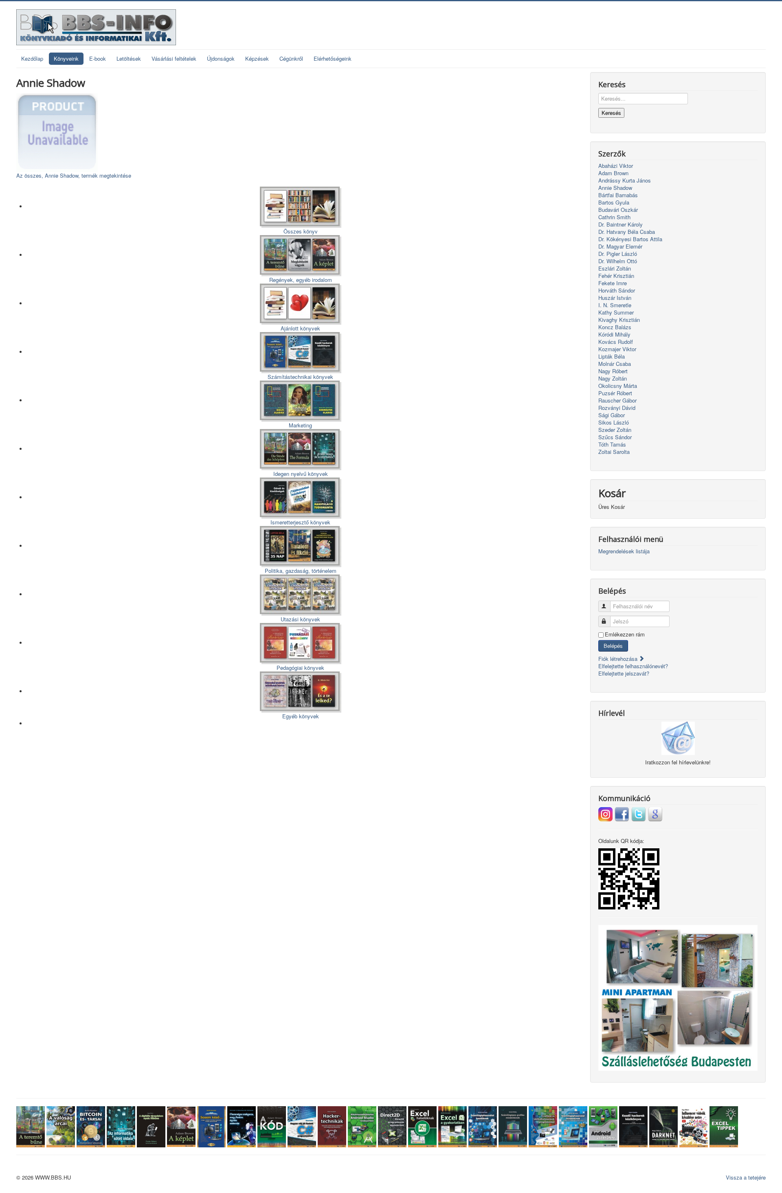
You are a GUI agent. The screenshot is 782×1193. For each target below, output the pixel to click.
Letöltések (128, 58)
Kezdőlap (32, 58)
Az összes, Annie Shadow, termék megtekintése (73, 175)
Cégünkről (291, 58)
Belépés (613, 645)
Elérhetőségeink (332, 58)
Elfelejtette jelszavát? (623, 673)
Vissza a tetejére (746, 1177)
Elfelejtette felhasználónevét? (633, 666)
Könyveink (66, 58)
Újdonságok (221, 58)
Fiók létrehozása (618, 659)
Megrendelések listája (624, 551)
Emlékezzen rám (625, 634)
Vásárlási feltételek (174, 58)
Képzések (257, 58)
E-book (97, 58)
